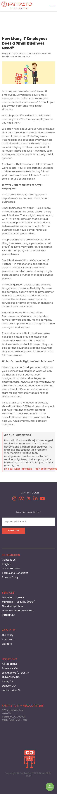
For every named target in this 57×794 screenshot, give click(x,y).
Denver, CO (9, 686)
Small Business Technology (16, 56)
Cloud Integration (12, 606)
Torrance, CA (10, 668)
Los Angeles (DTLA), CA (15, 672)
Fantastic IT (22, 53)
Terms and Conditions (15, 573)
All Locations (9, 664)
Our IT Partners (11, 568)
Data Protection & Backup (17, 610)
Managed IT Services (40, 53)
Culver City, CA (11, 677)
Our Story (7, 635)
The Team (8, 639)
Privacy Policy (10, 577)
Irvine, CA (7, 681)
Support (50, 787)
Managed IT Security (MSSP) (19, 602)
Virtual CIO (8, 615)
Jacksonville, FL (11, 690)
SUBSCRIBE (13, 530)
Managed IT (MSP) (13, 597)
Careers (7, 644)
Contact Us (9, 559)
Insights (6, 564)
